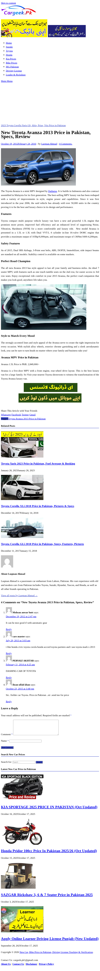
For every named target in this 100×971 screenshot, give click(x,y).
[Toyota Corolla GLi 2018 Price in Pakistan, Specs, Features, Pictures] (22, 537)
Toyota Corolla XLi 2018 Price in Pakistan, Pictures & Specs (37, 506)
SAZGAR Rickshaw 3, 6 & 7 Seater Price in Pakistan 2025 (47, 895)
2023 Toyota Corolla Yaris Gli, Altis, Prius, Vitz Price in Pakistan (33, 125)
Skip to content (8, 3)
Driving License (14, 70)
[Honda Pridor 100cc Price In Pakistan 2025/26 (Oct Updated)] (22, 844)
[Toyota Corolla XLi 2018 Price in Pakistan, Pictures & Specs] (22, 499)
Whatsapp (6, 414)
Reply (9, 629)
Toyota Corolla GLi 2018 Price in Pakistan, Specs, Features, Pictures (42, 544)
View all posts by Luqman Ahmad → (19, 595)
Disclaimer (31, 964)
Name (5, 740)
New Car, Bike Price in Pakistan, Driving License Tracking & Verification (56, 952)
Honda (9, 54)
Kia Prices (11, 58)
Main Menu (7, 81)
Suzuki (9, 46)
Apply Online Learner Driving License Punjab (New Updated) (50, 939)
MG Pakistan (12, 66)
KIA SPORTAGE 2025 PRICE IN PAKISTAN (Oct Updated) (49, 807)
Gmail (32, 414)
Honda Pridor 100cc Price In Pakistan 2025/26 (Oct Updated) (49, 851)
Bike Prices (11, 62)
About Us (6, 964)
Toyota (9, 50)
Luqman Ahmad (49, 143)
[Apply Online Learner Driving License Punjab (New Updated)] (22, 931)
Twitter (25, 414)
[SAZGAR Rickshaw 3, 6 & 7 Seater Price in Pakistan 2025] (18, 887)
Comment (7, 734)
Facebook (16, 414)
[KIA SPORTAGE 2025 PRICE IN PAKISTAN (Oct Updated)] (22, 800)
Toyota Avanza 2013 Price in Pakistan (27, 418)
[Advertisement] (50, 101)
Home (9, 42)
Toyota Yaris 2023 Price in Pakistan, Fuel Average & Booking (38, 463)
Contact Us (18, 964)
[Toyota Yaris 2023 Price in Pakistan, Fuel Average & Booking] (22, 456)
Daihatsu (52, 191)
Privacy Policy (46, 964)
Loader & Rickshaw (16, 74)
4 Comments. (65, 143)
